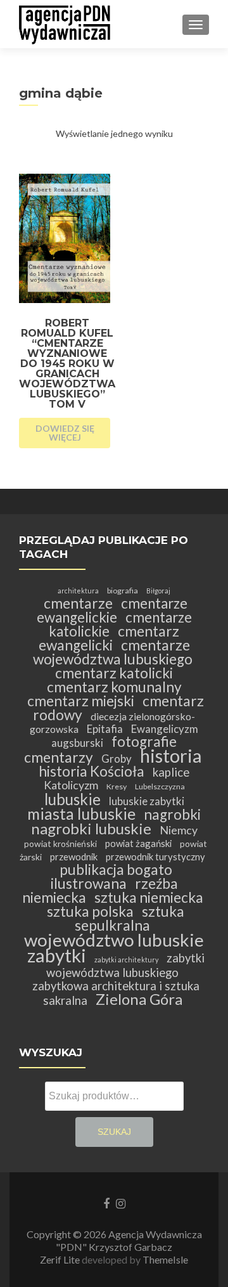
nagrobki (172, 814)
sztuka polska (90, 911)
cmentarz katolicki (114, 673)
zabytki (56, 955)
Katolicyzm (71, 785)
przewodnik (74, 856)
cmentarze (78, 603)
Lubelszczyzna (160, 786)
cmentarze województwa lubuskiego (113, 652)
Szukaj (114, 1132)
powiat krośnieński (60, 843)
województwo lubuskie (114, 939)
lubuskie (72, 799)
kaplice (171, 772)
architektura (78, 590)
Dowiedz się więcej (64, 433)
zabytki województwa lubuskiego (125, 965)
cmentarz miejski (80, 700)
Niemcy (179, 830)
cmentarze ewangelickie (112, 610)
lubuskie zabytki (146, 801)
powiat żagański (138, 843)
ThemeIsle (165, 1259)
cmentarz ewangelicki (109, 638)
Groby (116, 758)
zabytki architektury (126, 959)
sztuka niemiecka (148, 897)
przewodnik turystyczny (155, 856)
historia (170, 755)
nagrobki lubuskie (91, 828)
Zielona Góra (139, 999)
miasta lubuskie (81, 814)
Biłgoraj (158, 590)
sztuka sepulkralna (129, 918)
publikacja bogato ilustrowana (111, 876)
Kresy (116, 786)
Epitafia (105, 728)
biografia (122, 590)
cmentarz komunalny (114, 686)
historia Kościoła (91, 771)
